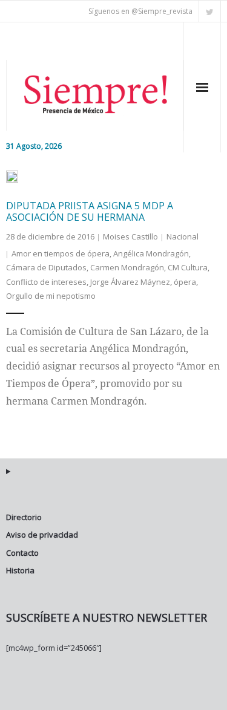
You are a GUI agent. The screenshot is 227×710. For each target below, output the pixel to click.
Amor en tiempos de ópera (61, 253)
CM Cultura (188, 267)
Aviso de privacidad (42, 534)
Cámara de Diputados (46, 267)
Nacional (182, 236)
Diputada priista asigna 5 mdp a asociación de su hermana (89, 211)
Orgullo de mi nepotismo (51, 295)
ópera (185, 281)
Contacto (22, 552)
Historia (20, 570)
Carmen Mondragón (127, 267)
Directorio (24, 517)
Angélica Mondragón (151, 253)
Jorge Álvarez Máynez (130, 281)
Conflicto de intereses (46, 281)
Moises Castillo (130, 236)
